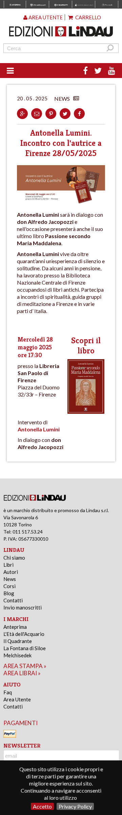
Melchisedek (17, 655)
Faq (7, 692)
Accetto (42, 806)
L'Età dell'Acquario (23, 634)
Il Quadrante (17, 641)
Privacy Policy (75, 806)
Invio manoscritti (22, 607)
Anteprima (15, 627)
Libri (8, 565)
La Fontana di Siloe (24, 648)
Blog (8, 593)
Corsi (9, 586)
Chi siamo (14, 558)
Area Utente (17, 699)
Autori (10, 572)
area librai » (22, 673)
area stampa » (24, 666)
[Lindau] (61, 31)
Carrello (87, 17)
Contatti (13, 600)
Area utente (45, 17)
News (9, 579)
